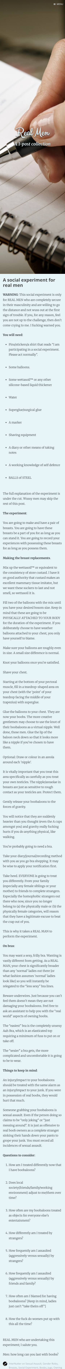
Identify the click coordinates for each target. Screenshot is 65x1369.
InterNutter (15, 1363)
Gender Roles (50, 1363)
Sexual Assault (34, 1363)
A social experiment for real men (29, 282)
